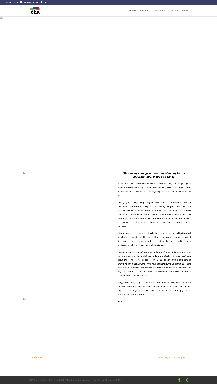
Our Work (158, 10)
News (185, 10)
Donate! (174, 10)
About (143, 10)
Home (132, 10)
